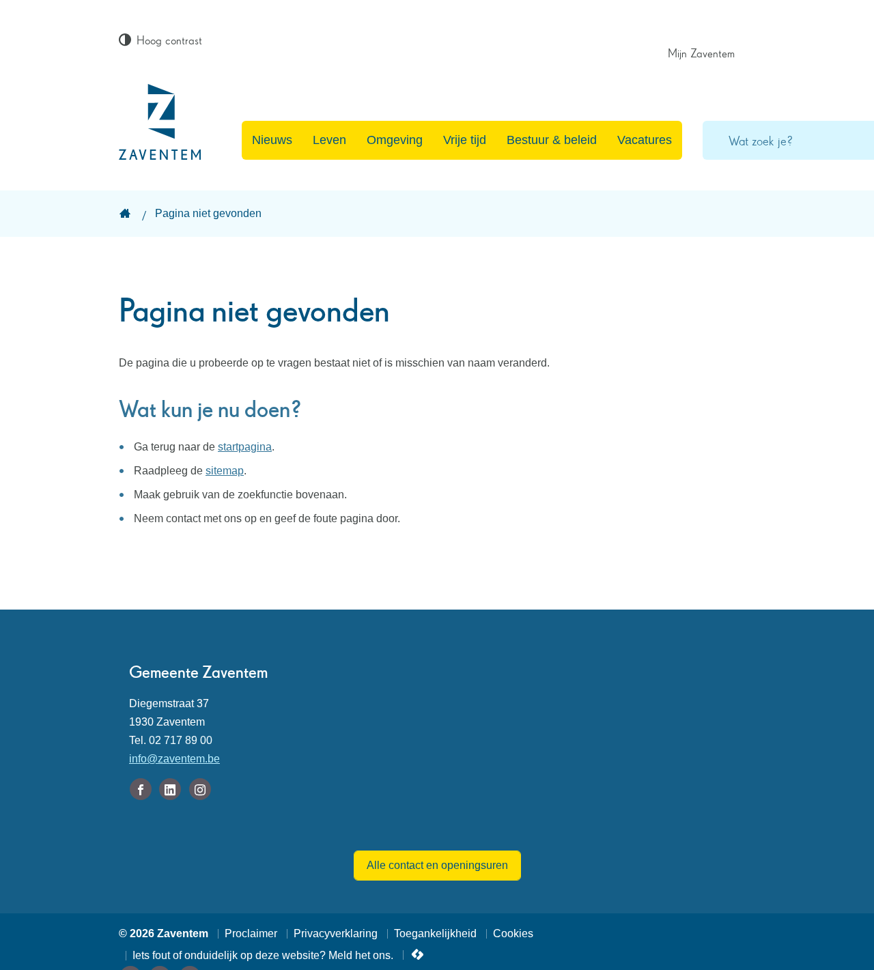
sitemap (225, 470)
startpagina (245, 447)
